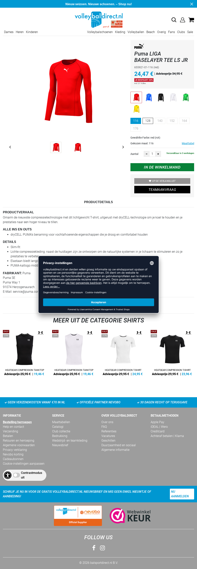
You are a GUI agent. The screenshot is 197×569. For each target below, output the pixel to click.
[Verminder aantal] (146, 154)
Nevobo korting (13, 454)
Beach (150, 32)
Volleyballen (136, 32)
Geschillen (108, 440)
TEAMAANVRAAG (162, 190)
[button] (174, 20)
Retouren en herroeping (18, 440)
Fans (171, 32)
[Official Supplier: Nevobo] (78, 515)
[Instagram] (102, 548)
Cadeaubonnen (13, 459)
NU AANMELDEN (180, 494)
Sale (190, 32)
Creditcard (157, 431)
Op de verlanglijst (163, 181)
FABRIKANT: (12, 273)
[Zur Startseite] (98, 19)
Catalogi (57, 427)
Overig (161, 32)
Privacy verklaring (15, 450)
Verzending (10, 431)
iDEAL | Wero (159, 427)
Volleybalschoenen (100, 32)
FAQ (104, 427)
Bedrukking (59, 436)
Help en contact (13, 427)
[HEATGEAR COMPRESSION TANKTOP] (24, 352)
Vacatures (108, 436)
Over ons (107, 422)
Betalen (8, 436)
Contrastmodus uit (31, 475)
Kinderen (32, 32)
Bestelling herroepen (17, 422)
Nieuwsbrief (60, 445)
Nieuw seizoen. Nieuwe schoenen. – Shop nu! (98, 4)
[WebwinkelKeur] (126, 515)
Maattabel (188, 143)
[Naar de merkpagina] (139, 47)
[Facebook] (93, 548)
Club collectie (61, 431)
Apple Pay (157, 422)
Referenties (108, 431)
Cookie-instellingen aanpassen (23, 463)
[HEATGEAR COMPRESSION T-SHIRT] (123, 352)
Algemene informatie (115, 450)
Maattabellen (61, 422)
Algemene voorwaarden (19, 445)
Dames (8, 32)
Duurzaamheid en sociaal (118, 445)
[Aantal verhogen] (158, 154)
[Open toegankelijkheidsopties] (8, 475)
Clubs (181, 32)
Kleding (120, 32)
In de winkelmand (162, 167)
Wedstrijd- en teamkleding (69, 440)
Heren (20, 32)
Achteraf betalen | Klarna (167, 436)
